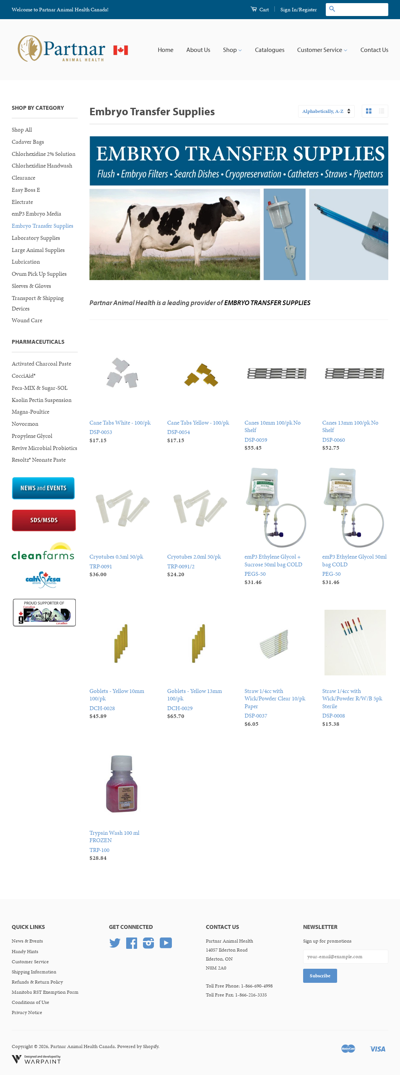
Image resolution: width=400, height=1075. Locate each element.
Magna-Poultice (30, 412)
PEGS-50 (273, 569)
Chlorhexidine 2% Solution (43, 154)
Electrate (22, 202)
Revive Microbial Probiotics (44, 448)
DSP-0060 (350, 435)
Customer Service (320, 50)
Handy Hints (25, 951)
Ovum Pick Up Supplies (39, 274)
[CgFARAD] (44, 625)
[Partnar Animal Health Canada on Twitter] (115, 946)
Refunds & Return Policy (37, 982)
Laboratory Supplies (36, 238)
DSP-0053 (119, 431)
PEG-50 (354, 569)
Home (165, 50)
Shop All (22, 130)
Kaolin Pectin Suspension (41, 400)
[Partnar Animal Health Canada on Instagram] (149, 946)
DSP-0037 (275, 707)
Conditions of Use (30, 1002)
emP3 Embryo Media (36, 214)
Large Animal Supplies (38, 250)
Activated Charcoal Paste (41, 364)
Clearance (23, 178)
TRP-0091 (116, 565)
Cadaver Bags (28, 142)
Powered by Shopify (137, 1046)
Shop (230, 50)
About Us (198, 50)
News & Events (27, 941)
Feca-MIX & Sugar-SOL (40, 388)
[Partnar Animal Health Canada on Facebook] (132, 946)
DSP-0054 (198, 431)
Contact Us (374, 50)
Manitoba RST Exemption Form (45, 992)
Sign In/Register (298, 9)
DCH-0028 (116, 703)
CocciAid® (24, 376)
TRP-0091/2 (194, 565)
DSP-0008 (352, 707)
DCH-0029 (194, 703)
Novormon (25, 424)
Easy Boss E (26, 190)
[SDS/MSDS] (44, 530)
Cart (263, 9)
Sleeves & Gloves (31, 286)
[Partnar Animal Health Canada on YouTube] (166, 946)
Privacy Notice (27, 1012)
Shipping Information (34, 971)
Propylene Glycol (32, 436)
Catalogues (269, 50)
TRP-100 (114, 845)
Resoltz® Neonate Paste (39, 460)
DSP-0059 (273, 435)
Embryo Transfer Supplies (42, 226)
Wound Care (27, 320)
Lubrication (26, 262)
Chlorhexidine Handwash (42, 166)
